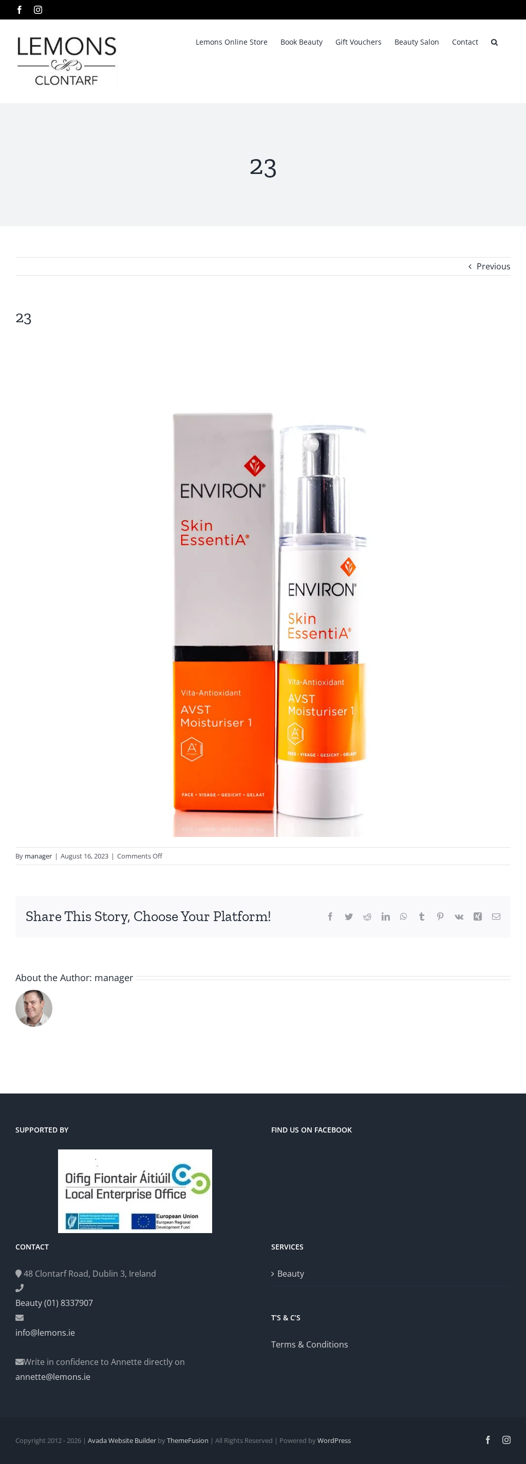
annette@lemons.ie (52, 1376)
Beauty (290, 1273)
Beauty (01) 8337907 (54, 1303)
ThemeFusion (188, 1440)
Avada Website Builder (122, 1440)
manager (38, 856)
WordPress (334, 1440)
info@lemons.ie (45, 1332)
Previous (494, 266)
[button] (494, 41)
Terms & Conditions (309, 1344)
